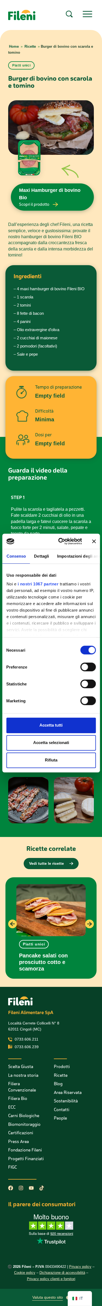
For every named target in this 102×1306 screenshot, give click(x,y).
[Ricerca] (69, 14)
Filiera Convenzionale (22, 1087)
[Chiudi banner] (94, 541)
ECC (12, 1107)
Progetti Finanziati (26, 1158)
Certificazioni (20, 1132)
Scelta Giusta (20, 1066)
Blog (58, 1083)
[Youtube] (31, 1188)
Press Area (18, 1141)
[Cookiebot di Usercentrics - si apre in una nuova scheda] (61, 541)
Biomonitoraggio (24, 1124)
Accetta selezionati (51, 742)
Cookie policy (24, 1273)
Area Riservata (68, 1092)
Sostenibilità (66, 1101)
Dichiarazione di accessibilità (62, 1273)
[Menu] (87, 14)
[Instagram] (20, 1188)
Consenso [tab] (16, 556)
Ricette (30, 46)
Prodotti (62, 1066)
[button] (34, 944)
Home (14, 46)
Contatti (61, 1109)
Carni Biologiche (23, 1115)
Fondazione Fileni (25, 1150)
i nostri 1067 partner (37, 584)
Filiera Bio (17, 1098)
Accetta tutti (51, 725)
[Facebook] (10, 1188)
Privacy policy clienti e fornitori (51, 1279)
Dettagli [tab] (41, 556)
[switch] (88, 667)
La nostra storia (23, 1075)
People (60, 1118)
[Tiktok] (41, 1188)
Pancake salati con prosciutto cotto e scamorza (43, 962)
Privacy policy (80, 1267)
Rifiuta (51, 760)
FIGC (12, 1167)
